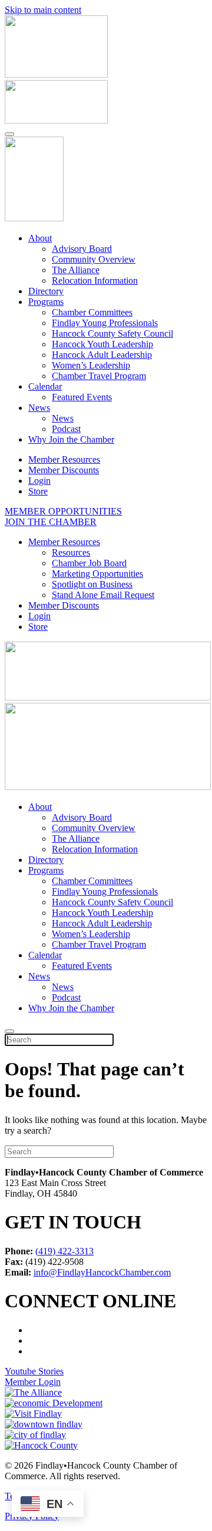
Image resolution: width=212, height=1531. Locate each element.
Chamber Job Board (89, 563)
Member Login (33, 1382)
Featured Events (82, 397)
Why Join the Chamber (71, 439)
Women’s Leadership (91, 365)
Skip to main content (43, 10)
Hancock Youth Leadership (102, 344)
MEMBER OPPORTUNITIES (63, 511)
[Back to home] (34, 218)
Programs (46, 302)
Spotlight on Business (92, 584)
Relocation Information (95, 280)
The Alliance (76, 270)
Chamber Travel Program (99, 376)
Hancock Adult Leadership (102, 355)
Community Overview (93, 259)
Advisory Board (82, 249)
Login (39, 481)
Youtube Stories (34, 1371)
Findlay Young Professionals (105, 323)
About (40, 238)
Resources (71, 552)
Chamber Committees (92, 312)
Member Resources (64, 459)
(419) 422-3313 (64, 1251)
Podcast (66, 429)
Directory (46, 291)
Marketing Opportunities (97, 574)
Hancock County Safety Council (112, 333)
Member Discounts (63, 470)
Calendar (45, 386)
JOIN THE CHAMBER (51, 522)
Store (38, 491)
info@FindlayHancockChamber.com (102, 1272)
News (39, 408)
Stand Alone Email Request (103, 595)
